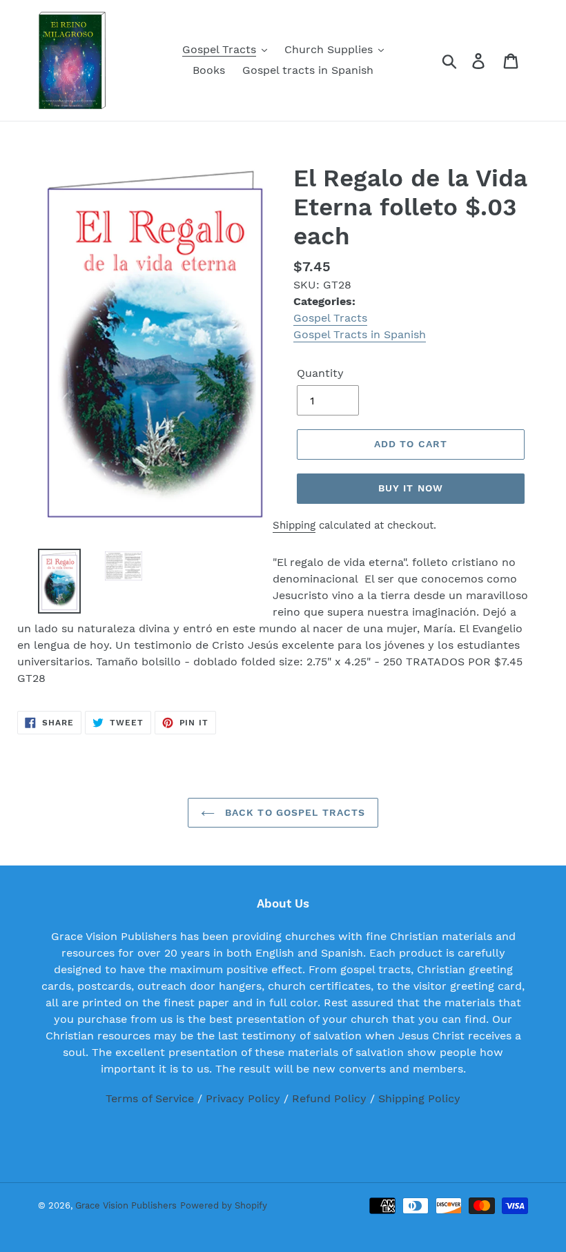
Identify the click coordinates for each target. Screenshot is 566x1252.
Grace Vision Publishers (126, 1205)
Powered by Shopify (223, 1205)
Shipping (294, 525)
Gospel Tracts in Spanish (359, 334)
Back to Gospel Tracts (294, 812)
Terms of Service (150, 1098)
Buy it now (410, 487)
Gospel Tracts (330, 317)
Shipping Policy (419, 1098)
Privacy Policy (243, 1098)
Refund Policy (329, 1098)
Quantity (320, 373)
